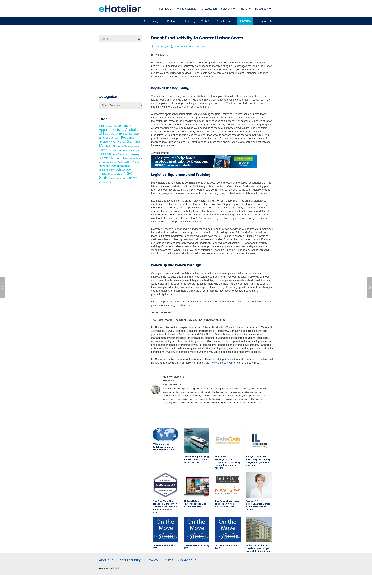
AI (112, 126)
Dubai (125, 134)
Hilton (103, 150)
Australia (131, 130)
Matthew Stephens (183, 46)
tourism (113, 174)
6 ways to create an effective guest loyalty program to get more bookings (258, 461)
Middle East (104, 162)
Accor (102, 125)
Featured (117, 138)
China (103, 133)
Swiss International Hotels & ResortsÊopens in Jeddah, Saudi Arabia (258, 548)
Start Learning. (130, 560)
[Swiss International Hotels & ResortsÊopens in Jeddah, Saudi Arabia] (259, 529)
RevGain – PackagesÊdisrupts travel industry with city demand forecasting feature (227, 462)
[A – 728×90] (204, 166)
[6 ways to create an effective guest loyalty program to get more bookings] (259, 441)
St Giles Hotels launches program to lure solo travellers (195, 503)
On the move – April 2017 (163, 547)
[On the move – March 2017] (228, 529)
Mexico (139, 158)
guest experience (134, 146)
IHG (101, 154)
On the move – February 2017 (196, 547)
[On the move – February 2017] (196, 529)
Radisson (113, 162)
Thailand (104, 173)
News (203, 46)
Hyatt (137, 150)
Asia (123, 130)
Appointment (122, 125)
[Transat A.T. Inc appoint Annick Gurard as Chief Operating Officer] (259, 485)
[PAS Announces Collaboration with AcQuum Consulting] (165, 434)
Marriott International (123, 158)
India (128, 154)
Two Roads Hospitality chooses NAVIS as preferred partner (227, 503)
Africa (108, 126)
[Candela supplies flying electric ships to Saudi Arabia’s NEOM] (196, 441)
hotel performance (125, 150)
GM (125, 146)
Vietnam (102, 182)
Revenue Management (113, 165)
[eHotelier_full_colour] (120, 8)
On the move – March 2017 (226, 547)
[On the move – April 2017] (165, 529)
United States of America (120, 178)
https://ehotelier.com (172, 384)
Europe (134, 133)
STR (130, 166)
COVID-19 (115, 133)
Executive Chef (106, 137)
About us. (106, 560)
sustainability (106, 169)
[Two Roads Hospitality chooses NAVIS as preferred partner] (228, 485)
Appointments (109, 130)
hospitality (112, 151)
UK (118, 173)
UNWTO (133, 178)
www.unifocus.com (222, 362)
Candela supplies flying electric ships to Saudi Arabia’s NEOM (196, 459)
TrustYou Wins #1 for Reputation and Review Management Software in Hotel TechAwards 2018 (165, 506)
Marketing (135, 154)
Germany (119, 146)
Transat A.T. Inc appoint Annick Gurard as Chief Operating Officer (258, 505)
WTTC (108, 182)
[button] (234, 8)
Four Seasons (119, 142)
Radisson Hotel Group (128, 162)
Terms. (168, 560)
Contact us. (187, 560)
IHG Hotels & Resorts (115, 154)
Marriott (105, 158)
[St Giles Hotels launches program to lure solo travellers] (196, 485)
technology (123, 169)
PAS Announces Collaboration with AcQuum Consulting (163, 447)
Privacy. (152, 560)
